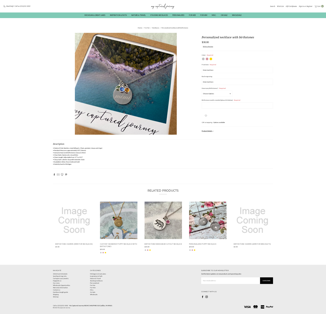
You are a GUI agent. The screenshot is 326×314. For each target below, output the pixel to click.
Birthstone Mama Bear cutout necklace (163, 244)
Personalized (178, 15)
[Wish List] (91, 203)
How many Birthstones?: (214, 88)
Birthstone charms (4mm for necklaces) (74, 244)
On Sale (224, 15)
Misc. (214, 15)
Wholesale (237, 15)
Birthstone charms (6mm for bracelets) (252, 244)
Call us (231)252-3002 (60, 305)
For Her (192, 15)
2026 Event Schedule (60, 274)
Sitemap (55, 297)
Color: (207, 55)
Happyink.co (57, 281)
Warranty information (60, 288)
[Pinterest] (66, 174)
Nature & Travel (138, 15)
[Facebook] (54, 174)
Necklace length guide (60, 292)
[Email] (58, 174)
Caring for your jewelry (61, 278)
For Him (203, 15)
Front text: (209, 65)
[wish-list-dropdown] (206, 115)
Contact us (56, 290)
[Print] (62, 174)
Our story (56, 283)
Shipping (56, 294)
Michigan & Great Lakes (95, 15)
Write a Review (208, 46)
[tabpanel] (74, 227)
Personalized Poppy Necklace (202, 244)
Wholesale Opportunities (61, 285)
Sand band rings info (59, 276)
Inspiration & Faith (118, 15)
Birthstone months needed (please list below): (221, 100)
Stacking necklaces (159, 15)
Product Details (207, 131)
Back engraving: (207, 76)
